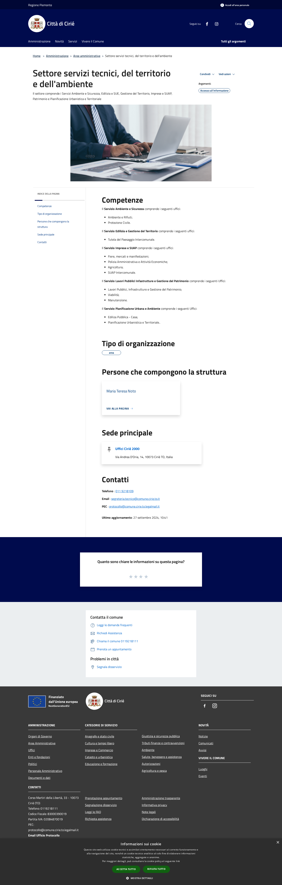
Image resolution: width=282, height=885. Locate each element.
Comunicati (206, 743)
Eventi (203, 776)
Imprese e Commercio (99, 750)
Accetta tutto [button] (126, 869)
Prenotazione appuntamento (103, 798)
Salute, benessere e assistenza (162, 757)
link (178, 861)
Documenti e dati (39, 777)
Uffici (31, 750)
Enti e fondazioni (39, 757)
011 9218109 (124, 491)
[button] (141, 878)
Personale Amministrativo (45, 771)
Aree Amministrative (41, 743)
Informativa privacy (154, 805)
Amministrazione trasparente (161, 798)
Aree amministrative (86, 56)
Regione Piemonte (40, 5)
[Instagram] (215, 23)
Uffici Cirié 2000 (127, 448)
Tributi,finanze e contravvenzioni (163, 743)
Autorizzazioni (151, 763)
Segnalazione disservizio (101, 805)
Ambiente (148, 750)
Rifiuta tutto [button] (156, 869)
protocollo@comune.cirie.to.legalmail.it (134, 506)
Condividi (205, 74)
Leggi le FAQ (93, 812)
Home (36, 56)
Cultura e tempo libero (99, 743)
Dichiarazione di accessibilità (160, 818)
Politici (32, 764)
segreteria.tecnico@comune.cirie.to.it (135, 498)
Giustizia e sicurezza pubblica (161, 736)
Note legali (149, 812)
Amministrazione (57, 56)
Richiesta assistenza (98, 818)
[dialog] (141, 861)
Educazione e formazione (101, 764)
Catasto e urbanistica (99, 757)
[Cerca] (249, 23)
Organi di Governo (40, 736)
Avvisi (202, 750)
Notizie (203, 736)
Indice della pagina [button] (48, 194)
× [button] (277, 842)
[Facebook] (205, 23)
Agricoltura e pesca (154, 770)
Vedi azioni (225, 74)
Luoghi (203, 769)
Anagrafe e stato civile (99, 736)
